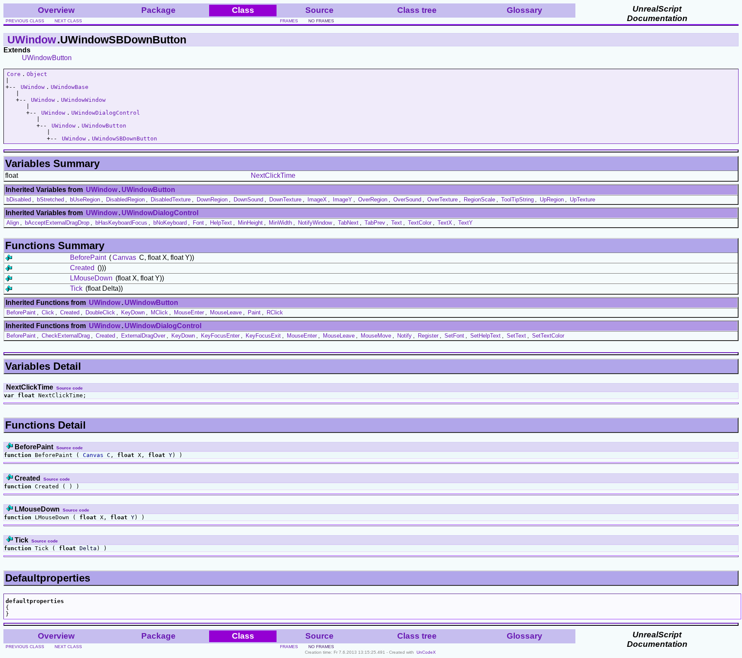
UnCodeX (426, 652)
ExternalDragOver (143, 335)
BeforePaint (88, 257)
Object (37, 74)
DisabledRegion (125, 199)
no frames (321, 20)
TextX (445, 222)
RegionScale (479, 199)
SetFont (454, 335)
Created (82, 267)
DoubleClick (100, 312)
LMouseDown (91, 278)
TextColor (420, 222)
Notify (404, 335)
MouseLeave (226, 312)
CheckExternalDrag (66, 335)
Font (198, 222)
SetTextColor (548, 335)
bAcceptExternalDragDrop (57, 222)
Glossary (524, 10)
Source (319, 10)
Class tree (417, 10)
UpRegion (552, 199)
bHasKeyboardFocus (121, 222)
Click (48, 312)
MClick (159, 312)
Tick (76, 288)
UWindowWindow (83, 100)
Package (158, 10)
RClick (275, 312)
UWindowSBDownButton (124, 138)
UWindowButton (47, 57)
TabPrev (375, 222)
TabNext (348, 222)
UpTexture (582, 199)
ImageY (342, 199)
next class (68, 20)
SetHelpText (485, 335)
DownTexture (285, 199)
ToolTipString (517, 199)
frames (289, 20)
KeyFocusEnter (220, 335)
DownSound (248, 199)
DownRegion (212, 199)
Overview (56, 10)
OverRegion (372, 199)
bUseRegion (85, 199)
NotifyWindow (315, 222)
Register (428, 335)
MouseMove (376, 335)
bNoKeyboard (170, 222)
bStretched (50, 199)
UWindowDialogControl (105, 113)
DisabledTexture (171, 199)
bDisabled (18, 199)
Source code (69, 388)
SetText (516, 335)
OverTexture (442, 199)
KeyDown (133, 312)
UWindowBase (69, 87)
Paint (254, 312)
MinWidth (280, 222)
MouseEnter (189, 312)
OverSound (407, 199)
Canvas (124, 257)
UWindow (31, 40)
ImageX (317, 199)
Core (14, 74)
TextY (465, 222)
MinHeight (250, 222)
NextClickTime (273, 175)
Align (12, 222)
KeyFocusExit (263, 335)
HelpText (221, 222)
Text (396, 222)
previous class (25, 20)
